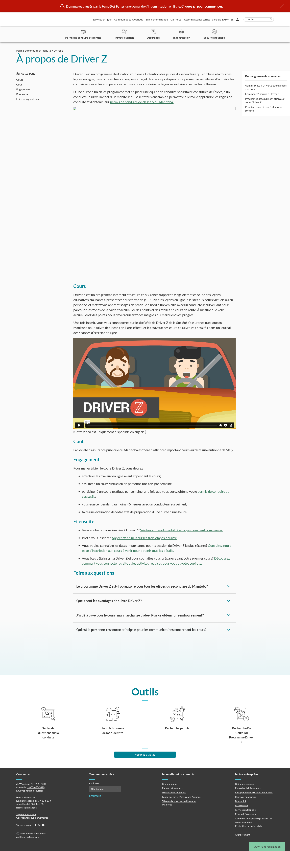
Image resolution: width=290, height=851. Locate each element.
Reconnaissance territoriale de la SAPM (206, 19)
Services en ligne (102, 19)
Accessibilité (241, 805)
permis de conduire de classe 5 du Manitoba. (142, 102)
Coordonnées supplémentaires (32, 817)
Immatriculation (124, 37)
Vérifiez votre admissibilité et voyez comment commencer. (181, 530)
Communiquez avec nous (128, 19)
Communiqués (169, 783)
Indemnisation (181, 37)
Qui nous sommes (244, 783)
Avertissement (242, 834)
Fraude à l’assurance (245, 814)
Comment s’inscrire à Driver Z (262, 93)
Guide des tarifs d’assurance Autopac (181, 796)
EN (232, 19)
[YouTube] (43, 825)
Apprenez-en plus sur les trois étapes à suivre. (144, 538)
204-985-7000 (38, 783)
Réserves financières (245, 796)
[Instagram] (39, 825)
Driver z (58, 50)
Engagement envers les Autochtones (254, 792)
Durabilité (240, 801)
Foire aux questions (27, 98)
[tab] (154, 586)
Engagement (23, 89)
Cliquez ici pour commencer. (202, 6)
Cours (19, 79)
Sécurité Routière (214, 37)
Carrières (176, 19)
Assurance (153, 37)
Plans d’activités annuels (247, 788)
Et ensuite (22, 94)
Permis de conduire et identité (83, 37)
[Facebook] (36, 825)
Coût (19, 84)
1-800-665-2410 (35, 787)
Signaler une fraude (157, 19)
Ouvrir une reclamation (267, 846)
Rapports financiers (172, 788)
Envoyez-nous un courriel (29, 790)
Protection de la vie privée (248, 826)
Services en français (245, 809)
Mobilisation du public (174, 792)
